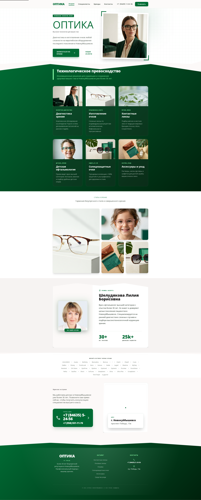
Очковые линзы (100, 463)
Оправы (100, 467)
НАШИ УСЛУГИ (88, 53)
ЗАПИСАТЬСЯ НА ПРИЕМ (66, 53)
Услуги (71, 4)
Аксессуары (100, 474)
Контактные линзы (100, 460)
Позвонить (142, 4)
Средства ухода (100, 477)
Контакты (108, 4)
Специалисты (84, 4)
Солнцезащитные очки (100, 470)
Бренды (97, 4)
